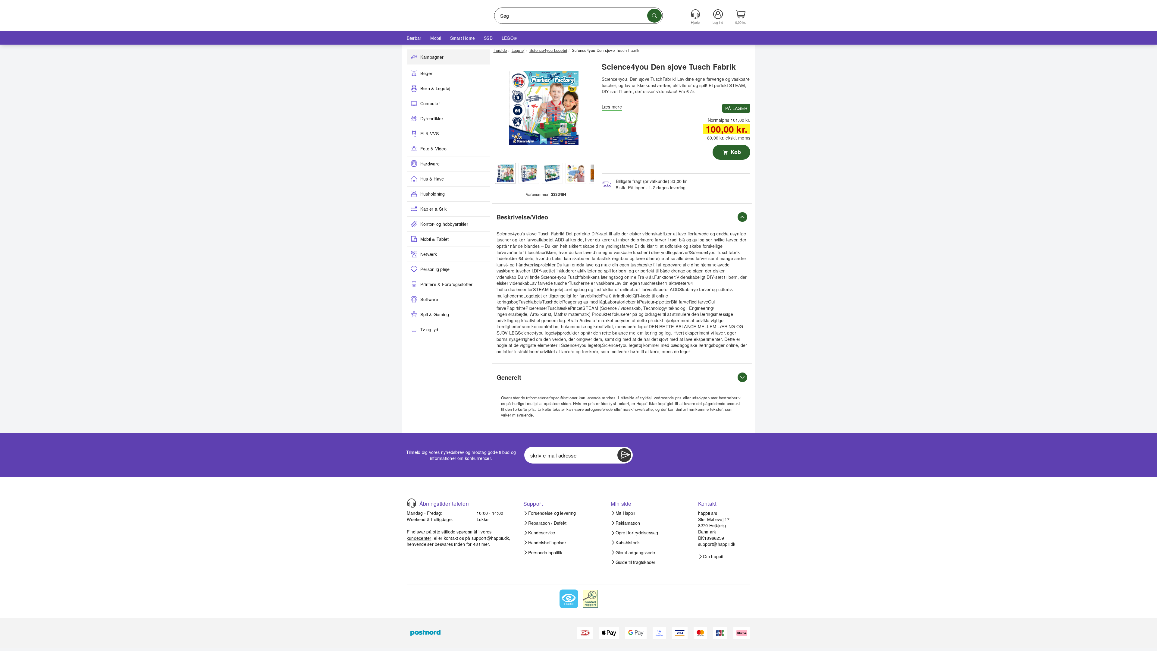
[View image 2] (528, 173)
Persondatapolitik (545, 552)
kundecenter (419, 538)
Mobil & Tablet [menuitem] (434, 239)
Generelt (509, 377)
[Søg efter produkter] (654, 16)
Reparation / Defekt (547, 523)
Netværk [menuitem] (428, 254)
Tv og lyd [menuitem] (429, 329)
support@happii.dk (490, 538)
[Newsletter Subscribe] (624, 455)
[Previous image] (503, 109)
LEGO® (509, 38)
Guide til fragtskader (636, 562)
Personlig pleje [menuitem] (435, 269)
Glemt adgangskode (635, 552)
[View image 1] (505, 173)
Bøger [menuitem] (426, 73)
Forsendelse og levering (552, 513)
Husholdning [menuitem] (432, 194)
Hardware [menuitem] (430, 164)
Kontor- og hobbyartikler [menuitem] (444, 224)
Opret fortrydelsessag (637, 533)
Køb (735, 152)
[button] (544, 108)
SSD (488, 38)
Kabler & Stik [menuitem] (433, 209)
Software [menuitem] (429, 299)
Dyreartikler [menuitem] (431, 118)
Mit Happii (625, 513)
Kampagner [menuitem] (432, 57)
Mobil (435, 38)
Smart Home (462, 38)
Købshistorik (628, 542)
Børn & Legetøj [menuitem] (435, 88)
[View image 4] (575, 173)
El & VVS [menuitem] (429, 134)
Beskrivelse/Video (522, 216)
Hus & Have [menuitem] (432, 179)
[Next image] (585, 109)
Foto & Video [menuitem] (433, 149)
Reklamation (628, 523)
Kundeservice (541, 533)
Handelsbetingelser (547, 542)
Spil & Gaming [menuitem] (434, 314)
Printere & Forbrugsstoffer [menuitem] (446, 284)
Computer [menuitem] (430, 103)
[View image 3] (552, 173)
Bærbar (414, 38)
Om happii (713, 556)
